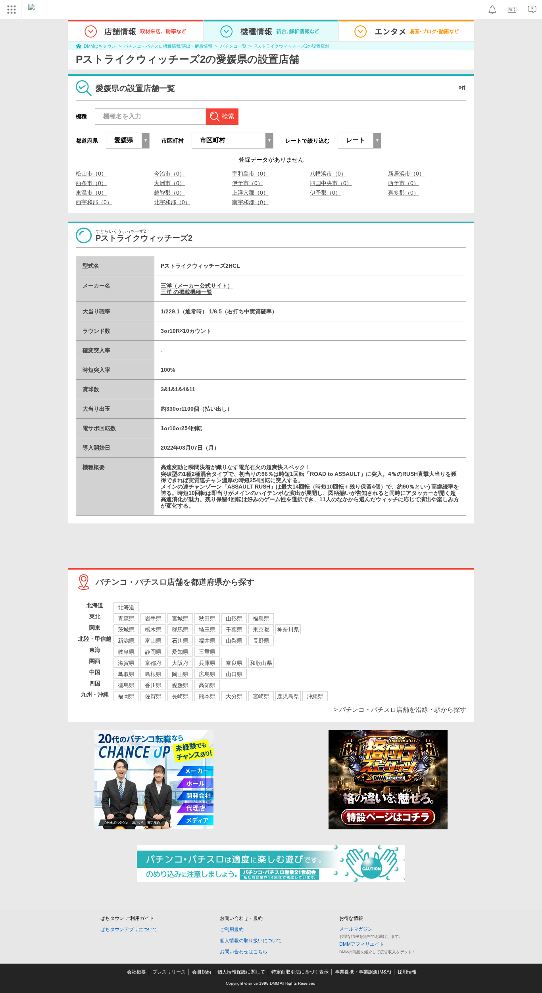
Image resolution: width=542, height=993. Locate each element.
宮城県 (180, 618)
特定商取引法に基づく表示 (300, 972)
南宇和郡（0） (250, 202)
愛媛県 (180, 685)
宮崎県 (261, 696)
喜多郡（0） (403, 192)
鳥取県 (126, 674)
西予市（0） (403, 183)
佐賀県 (153, 696)
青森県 (126, 618)
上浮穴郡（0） (250, 192)
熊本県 (207, 696)
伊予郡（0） (325, 192)
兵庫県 (207, 663)
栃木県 (153, 629)
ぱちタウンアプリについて (129, 929)
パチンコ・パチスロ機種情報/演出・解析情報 (168, 46)
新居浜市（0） (406, 173)
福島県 (261, 618)
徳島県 (126, 685)
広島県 (207, 674)
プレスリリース (169, 972)
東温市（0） (91, 192)
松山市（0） (91, 173)
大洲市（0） (169, 183)
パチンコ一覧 (233, 46)
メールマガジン (356, 929)
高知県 (207, 685)
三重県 (207, 652)
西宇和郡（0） (94, 202)
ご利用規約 (232, 929)
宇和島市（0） (250, 173)
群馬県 (180, 629)
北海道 (126, 607)
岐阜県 (126, 652)
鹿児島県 (288, 696)
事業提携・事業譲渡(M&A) (363, 972)
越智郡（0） (169, 192)
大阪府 (180, 663)
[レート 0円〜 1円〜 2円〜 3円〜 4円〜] (359, 141)
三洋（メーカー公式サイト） (197, 285)
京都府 (153, 663)
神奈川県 (288, 629)
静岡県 (153, 652)
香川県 (153, 685)
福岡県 (126, 696)
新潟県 (126, 641)
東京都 (261, 629)
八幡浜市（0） (328, 173)
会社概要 (136, 972)
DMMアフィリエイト (361, 944)
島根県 (153, 674)
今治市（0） (169, 173)
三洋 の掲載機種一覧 (186, 292)
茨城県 (126, 629)
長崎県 (180, 696)
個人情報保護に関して (241, 972)
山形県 (234, 618)
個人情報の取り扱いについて (251, 940)
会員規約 (201, 972)
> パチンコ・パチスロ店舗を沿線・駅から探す (400, 709)
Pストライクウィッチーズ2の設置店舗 (291, 46)
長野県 (261, 641)
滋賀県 (126, 663)
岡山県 (180, 674)
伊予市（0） (247, 183)
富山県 (153, 641)
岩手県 (153, 618)
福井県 (207, 641)
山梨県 (234, 641)
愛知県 (180, 652)
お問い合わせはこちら (243, 951)
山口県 (234, 674)
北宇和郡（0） (172, 202)
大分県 (234, 696)
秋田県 (207, 618)
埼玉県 (207, 629)
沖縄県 (315, 696)
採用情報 (407, 972)
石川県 (180, 641)
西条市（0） (91, 183)
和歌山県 (261, 663)
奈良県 (234, 663)
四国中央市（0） (331, 183)
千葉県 (234, 629)
